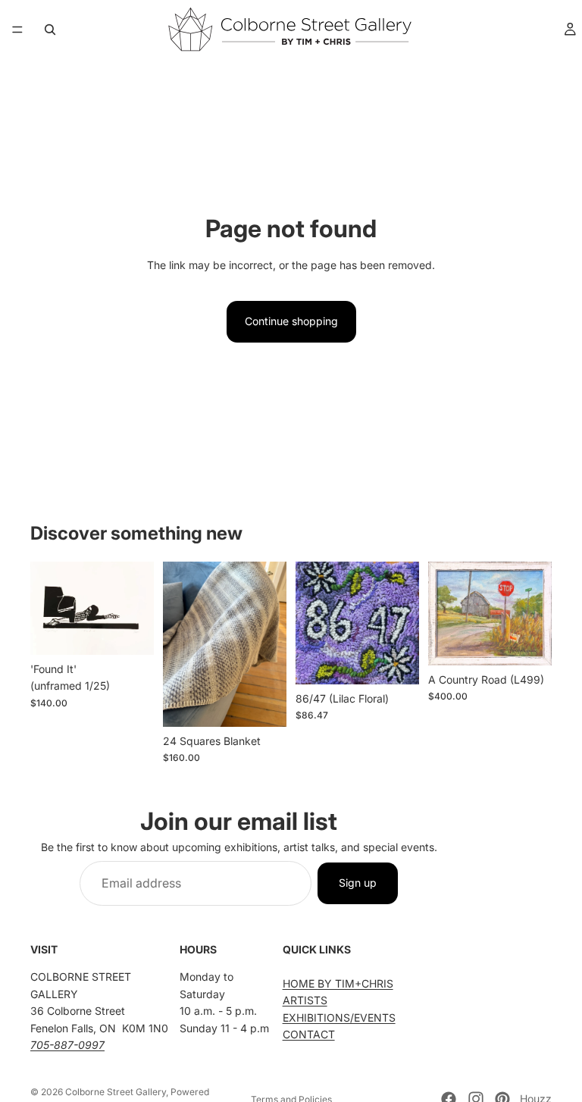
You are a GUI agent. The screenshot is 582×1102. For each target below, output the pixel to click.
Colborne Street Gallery (115, 1091)
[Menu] (17, 29)
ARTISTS (305, 1000)
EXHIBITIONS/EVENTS (339, 1016)
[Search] (50, 29)
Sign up (358, 882)
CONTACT (309, 1034)
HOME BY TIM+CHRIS (338, 982)
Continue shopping (291, 321)
